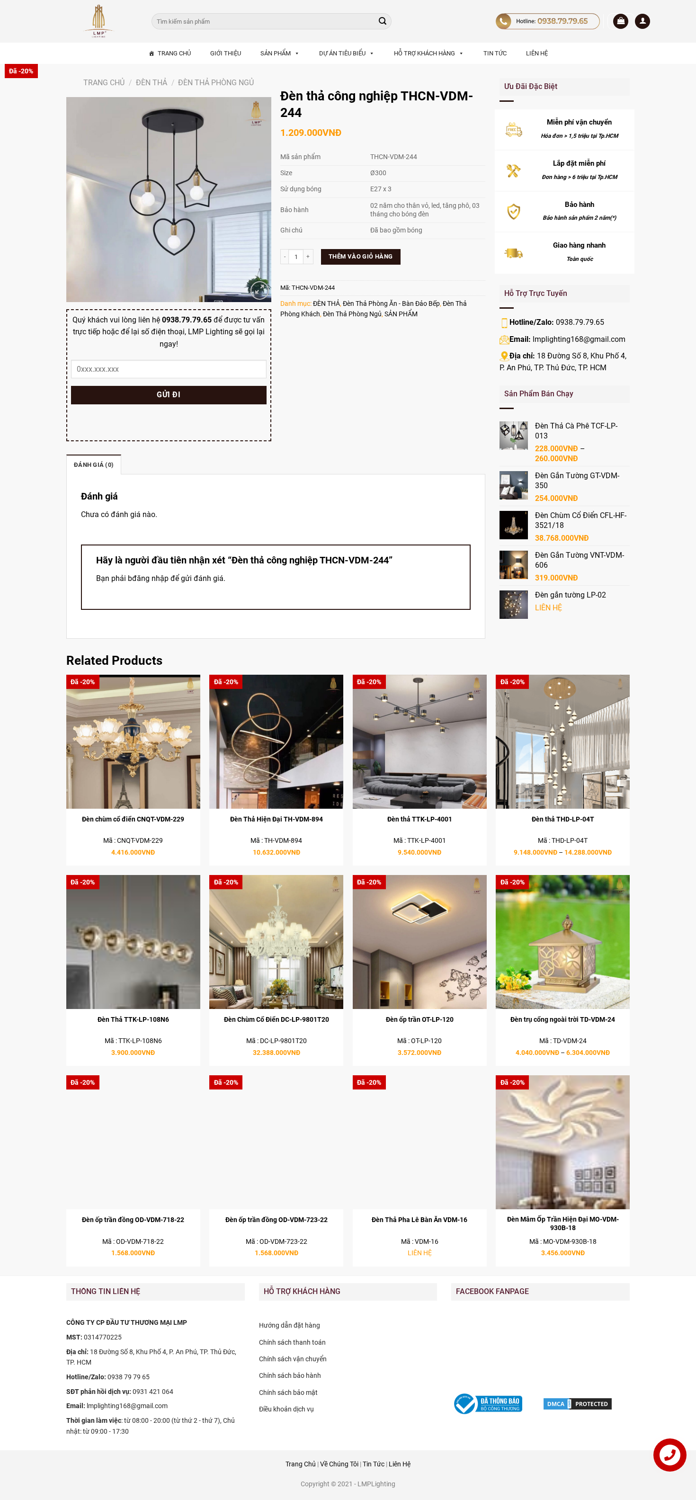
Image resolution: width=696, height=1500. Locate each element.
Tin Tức (373, 1464)
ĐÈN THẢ (151, 82)
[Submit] (383, 21)
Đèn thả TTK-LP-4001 (419, 819)
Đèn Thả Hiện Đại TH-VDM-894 (276, 819)
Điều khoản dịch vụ (286, 1409)
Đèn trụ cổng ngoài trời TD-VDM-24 (562, 1020)
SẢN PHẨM (275, 53)
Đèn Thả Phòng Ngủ (216, 82)
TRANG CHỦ (174, 53)
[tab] (93, 464)
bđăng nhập (148, 578)
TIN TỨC (495, 53)
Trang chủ (104, 82)
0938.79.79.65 (580, 322)
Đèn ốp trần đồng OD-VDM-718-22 (133, 1220)
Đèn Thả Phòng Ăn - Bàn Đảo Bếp (391, 303)
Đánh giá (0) (94, 464)
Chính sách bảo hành (290, 1375)
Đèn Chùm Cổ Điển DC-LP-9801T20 (276, 1020)
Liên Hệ (399, 1464)
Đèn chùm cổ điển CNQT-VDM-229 (133, 819)
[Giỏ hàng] (620, 21)
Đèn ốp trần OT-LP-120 (420, 1020)
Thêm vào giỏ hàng (361, 256)
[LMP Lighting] (101, 21)
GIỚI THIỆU (225, 53)
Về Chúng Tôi (339, 1464)
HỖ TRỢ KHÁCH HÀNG (424, 53)
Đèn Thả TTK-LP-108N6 (133, 1020)
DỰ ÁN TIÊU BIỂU (342, 53)
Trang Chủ (301, 1464)
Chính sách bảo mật (288, 1392)
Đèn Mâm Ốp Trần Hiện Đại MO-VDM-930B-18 (563, 1223)
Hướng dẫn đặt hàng (289, 1325)
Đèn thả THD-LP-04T (563, 819)
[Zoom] (259, 290)
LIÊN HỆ (537, 53)
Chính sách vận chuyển (293, 1359)
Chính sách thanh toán (292, 1342)
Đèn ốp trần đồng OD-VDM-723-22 (276, 1220)
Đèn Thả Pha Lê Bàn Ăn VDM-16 (419, 1220)
